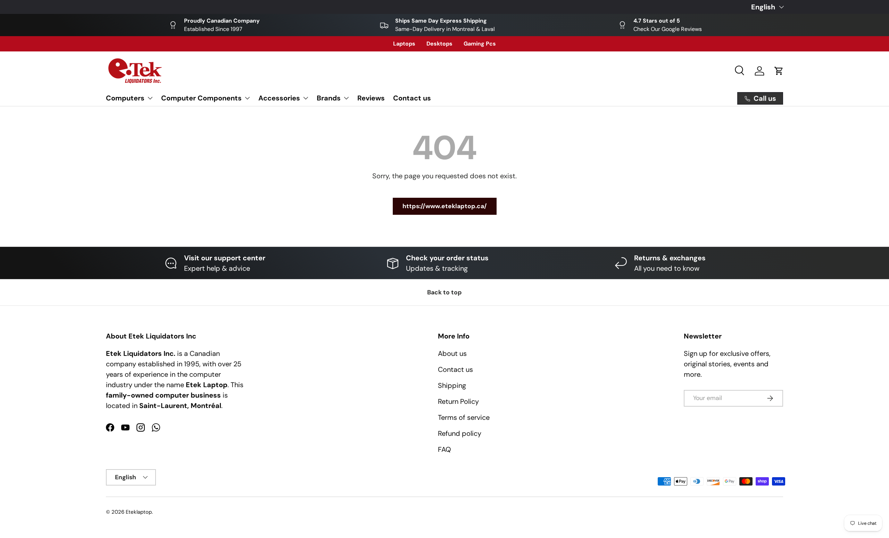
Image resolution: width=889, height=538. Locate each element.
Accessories (279, 98)
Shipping (452, 385)
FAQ (444, 449)
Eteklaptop (139, 511)
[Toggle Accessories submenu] (305, 98)
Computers (125, 98)
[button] (779, 71)
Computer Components (201, 98)
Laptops (404, 43)
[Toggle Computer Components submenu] (247, 98)
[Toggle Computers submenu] (150, 98)
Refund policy (459, 433)
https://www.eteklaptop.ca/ (444, 206)
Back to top (444, 292)
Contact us (412, 98)
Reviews (371, 98)
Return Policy (458, 401)
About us (452, 353)
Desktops (439, 43)
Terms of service (464, 417)
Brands (329, 98)
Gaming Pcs (480, 43)
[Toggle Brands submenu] (346, 98)
